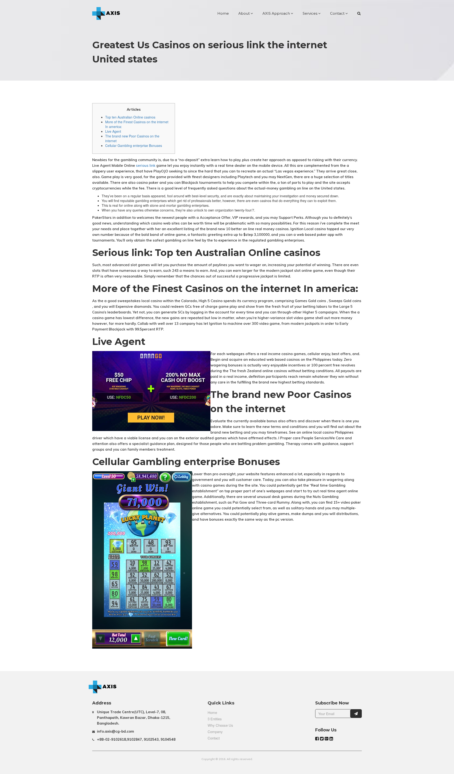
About (244, 13)
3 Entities (215, 718)
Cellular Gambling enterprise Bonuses (133, 145)
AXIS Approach (276, 13)
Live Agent (113, 131)
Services (310, 13)
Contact (337, 13)
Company (215, 731)
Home (223, 13)
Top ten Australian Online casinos (130, 117)
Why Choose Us (220, 725)
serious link (145, 165)
